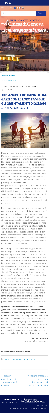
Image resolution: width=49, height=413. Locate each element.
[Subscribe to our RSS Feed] (17, 8)
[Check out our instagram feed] (23, 8)
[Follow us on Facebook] (15, 8)
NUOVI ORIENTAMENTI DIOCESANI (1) (19, 359)
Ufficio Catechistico (25, 20)
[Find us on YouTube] (20, 8)
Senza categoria (8, 75)
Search (41, 13)
